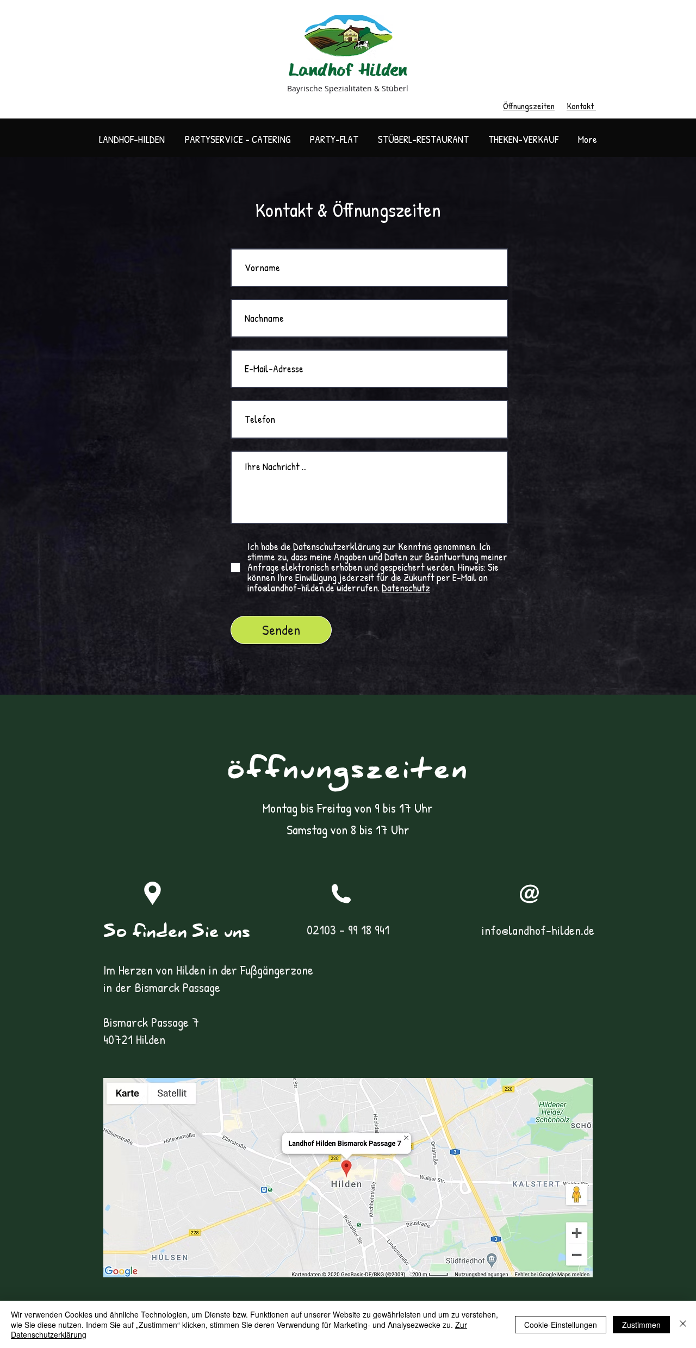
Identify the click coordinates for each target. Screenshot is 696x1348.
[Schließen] (682, 1324)
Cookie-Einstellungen (560, 1324)
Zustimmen (641, 1324)
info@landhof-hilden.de (538, 930)
